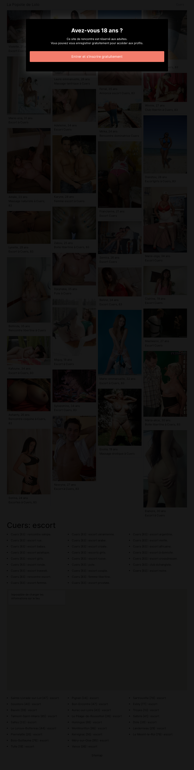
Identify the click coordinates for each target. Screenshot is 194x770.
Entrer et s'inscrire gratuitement (97, 57)
